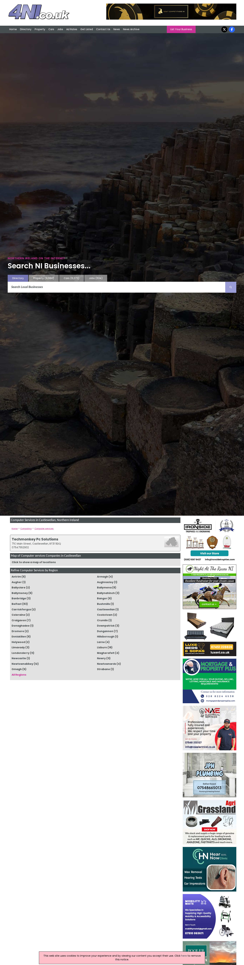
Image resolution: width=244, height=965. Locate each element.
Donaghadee (21, 625)
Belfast (17, 604)
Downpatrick (106, 625)
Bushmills (103, 604)
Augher (17, 582)
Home (13, 29)
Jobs (60, 29)
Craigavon (19, 620)
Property (40, 29)
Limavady (18, 647)
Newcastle (19, 658)
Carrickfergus (21, 609)
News (116, 29)
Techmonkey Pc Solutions (35, 539)
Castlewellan (106, 609)
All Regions (19, 674)
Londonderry (20, 653)
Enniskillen (19, 636)
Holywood (18, 642)
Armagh (102, 576)
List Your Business (181, 29)
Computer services (44, 528)
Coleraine (18, 615)
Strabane (103, 669)
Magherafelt (105, 653)
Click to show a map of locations (34, 562)
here (184, 956)
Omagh (17, 669)
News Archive (131, 29)
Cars (51, 29)
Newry (101, 658)
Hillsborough (105, 636)
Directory (25, 29)
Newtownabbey (22, 664)
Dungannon (105, 631)
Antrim (16, 576)
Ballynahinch (106, 593)
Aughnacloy (105, 582)
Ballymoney (20, 593)
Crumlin (102, 620)
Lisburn (102, 647)
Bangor (102, 598)
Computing (26, 528)
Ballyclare (18, 587)
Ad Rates (71, 29)
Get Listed (86, 29)
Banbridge (19, 598)
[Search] (230, 287)
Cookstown (105, 615)
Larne (101, 642)
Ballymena (104, 587)
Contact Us (103, 29)
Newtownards (106, 664)
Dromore (18, 631)
